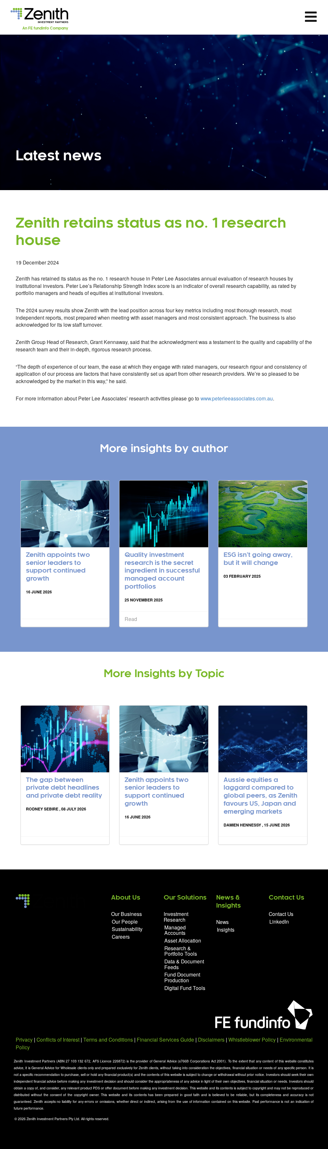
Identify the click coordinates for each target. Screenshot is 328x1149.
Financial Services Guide (165, 1039)
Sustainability (127, 928)
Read (131, 619)
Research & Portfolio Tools (180, 950)
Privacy (24, 1039)
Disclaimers (211, 1039)
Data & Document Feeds (184, 964)
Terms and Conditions (108, 1039)
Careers (121, 936)
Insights (225, 929)
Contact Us (281, 914)
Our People (125, 921)
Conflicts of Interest (58, 1039)
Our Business (126, 914)
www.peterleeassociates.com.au (237, 398)
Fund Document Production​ (182, 977)
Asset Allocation (182, 940)
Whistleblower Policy (252, 1039)
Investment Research (176, 917)
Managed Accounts (175, 930)
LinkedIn (279, 921)
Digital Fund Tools (184, 987)
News (222, 922)
